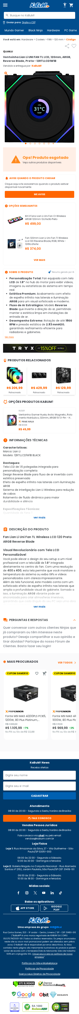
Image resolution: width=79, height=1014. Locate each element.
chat (41, 835)
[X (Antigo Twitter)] (35, 893)
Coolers (41, 39)
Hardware (53, 30)
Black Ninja (36, 30)
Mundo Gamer (14, 30)
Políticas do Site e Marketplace (39, 963)
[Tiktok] (60, 893)
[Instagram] (26, 893)
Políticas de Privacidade (39, 968)
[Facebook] (18, 893)
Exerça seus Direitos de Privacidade (39, 974)
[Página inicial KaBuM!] (39, 5)
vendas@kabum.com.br (39, 838)
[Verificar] (24, 984)
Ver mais (39, 260)
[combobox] (39, 15)
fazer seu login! (39, 646)
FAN (50, 39)
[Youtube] (43, 893)
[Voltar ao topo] (39, 920)
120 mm (59, 39)
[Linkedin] (52, 893)
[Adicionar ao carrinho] (44, 673)
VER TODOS (65, 662)
